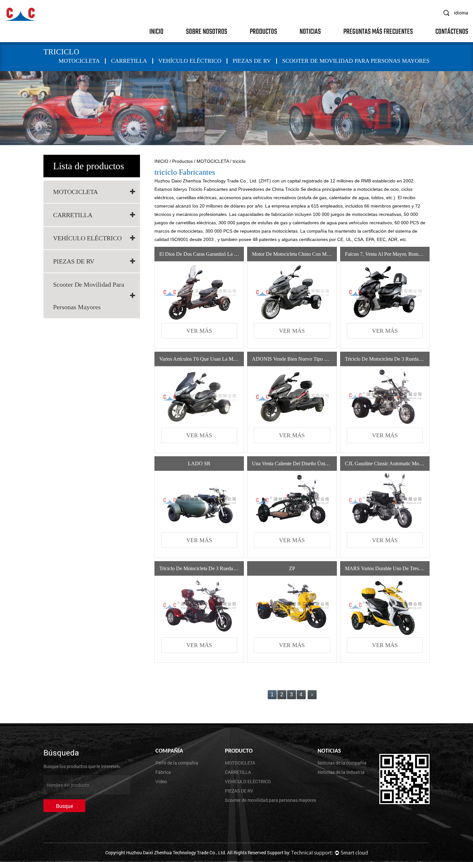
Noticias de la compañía (342, 763)
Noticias (310, 31)
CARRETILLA (129, 61)
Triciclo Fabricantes (208, 189)
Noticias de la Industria (341, 772)
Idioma (461, 13)
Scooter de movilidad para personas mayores (356, 61)
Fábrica (163, 772)
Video (161, 781)
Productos (263, 31)
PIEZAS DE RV (252, 61)
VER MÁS (199, 331)
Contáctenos (451, 31)
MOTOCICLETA (79, 61)
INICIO (156, 31)
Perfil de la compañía (176, 763)
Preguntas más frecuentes (378, 31)
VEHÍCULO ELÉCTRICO (189, 61)
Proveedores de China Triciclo (269, 189)
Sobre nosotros (206, 31)
